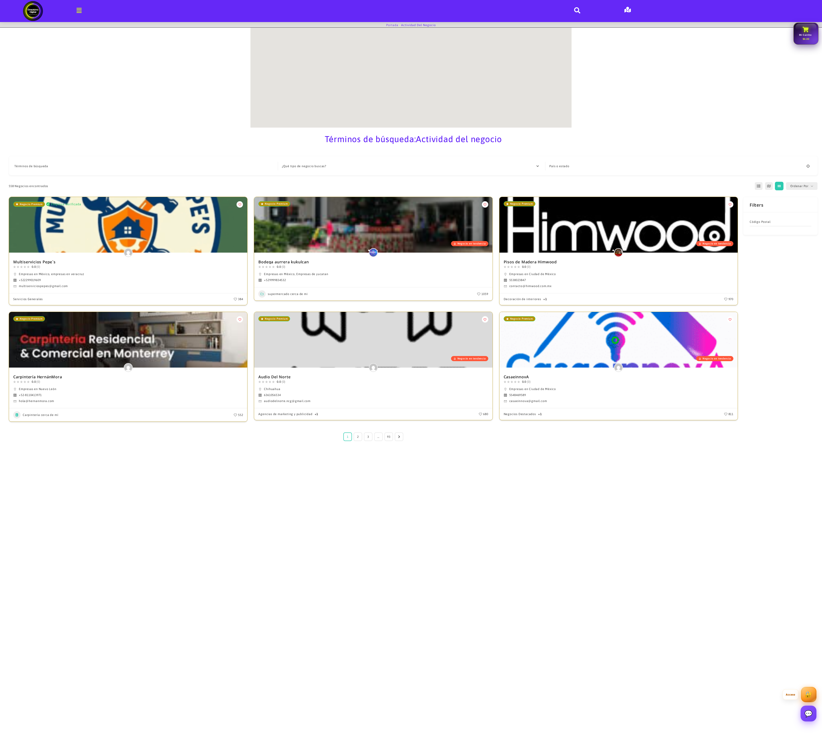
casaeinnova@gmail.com (528, 401)
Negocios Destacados (520, 414)
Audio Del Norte (274, 376)
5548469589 (517, 395)
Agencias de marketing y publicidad (285, 414)
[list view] (758, 186)
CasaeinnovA (516, 376)
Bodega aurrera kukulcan (283, 261)
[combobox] (410, 166)
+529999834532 (275, 280)
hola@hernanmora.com (36, 401)
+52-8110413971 (30, 395)
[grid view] (779, 186)
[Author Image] (128, 252)
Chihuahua (272, 389)
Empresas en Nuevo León (38, 389)
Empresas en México (34, 274)
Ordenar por (799, 186)
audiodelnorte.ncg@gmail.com (287, 401)
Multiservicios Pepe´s (34, 261)
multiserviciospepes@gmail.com (43, 286)
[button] (259, 225)
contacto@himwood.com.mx (530, 286)
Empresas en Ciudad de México (532, 274)
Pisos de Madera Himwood (530, 261)
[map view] (769, 186)
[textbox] (304, 166)
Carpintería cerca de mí (40, 415)
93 (388, 436)
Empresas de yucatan (312, 274)
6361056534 (272, 395)
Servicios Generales (28, 299)
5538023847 (517, 280)
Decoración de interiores (522, 299)
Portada (392, 25)
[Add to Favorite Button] (240, 204)
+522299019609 (30, 280)
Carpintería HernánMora (37, 376)
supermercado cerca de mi (288, 294)
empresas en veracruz (67, 274)
